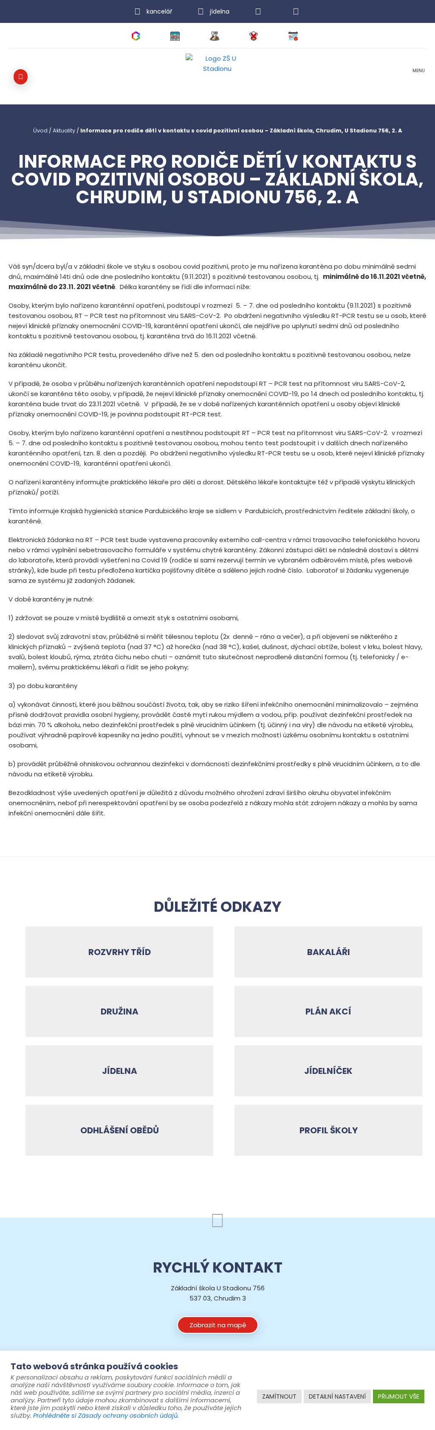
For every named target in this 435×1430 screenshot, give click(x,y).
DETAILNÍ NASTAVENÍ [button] (337, 1396)
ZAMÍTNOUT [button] (279, 1396)
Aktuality (64, 130)
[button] (418, 77)
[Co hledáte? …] (20, 76)
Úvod (40, 130)
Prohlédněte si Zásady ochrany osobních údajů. (106, 1415)
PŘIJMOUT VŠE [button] (398, 1396)
